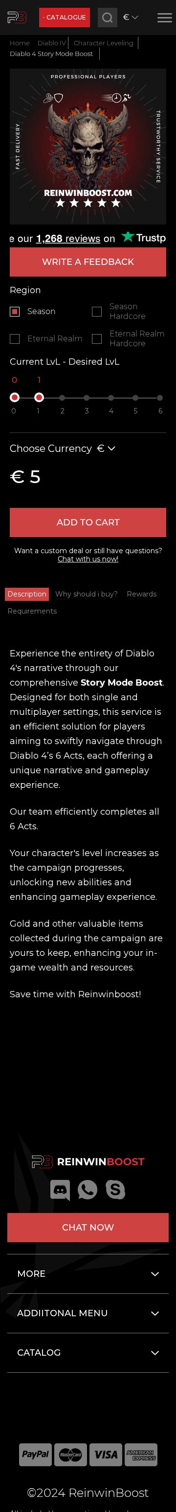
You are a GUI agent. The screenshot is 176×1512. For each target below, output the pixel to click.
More (31, 1274)
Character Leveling (103, 43)
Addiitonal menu (62, 1313)
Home (20, 43)
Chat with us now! (88, 559)
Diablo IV (52, 43)
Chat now (88, 1227)
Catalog (39, 1352)
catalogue (66, 17)
